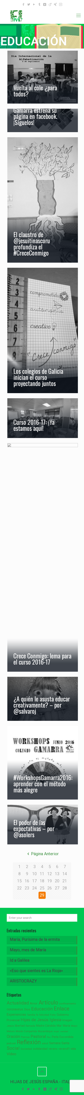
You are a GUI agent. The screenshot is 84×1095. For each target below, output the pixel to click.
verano (53, 1048)
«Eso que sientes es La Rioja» (36, 970)
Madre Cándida (46, 1025)
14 (64, 873)
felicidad (44, 1014)
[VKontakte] (45, 4)
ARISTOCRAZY (23, 981)
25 (42, 888)
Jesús (10, 1025)
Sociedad (26, 1048)
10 (34, 873)
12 (49, 873)
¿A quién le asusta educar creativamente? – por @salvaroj (41, 705)
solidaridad (40, 1049)
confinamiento (67, 1003)
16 (27, 880)
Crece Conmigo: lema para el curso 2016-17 (42, 658)
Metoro (11, 1031)
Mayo (74, 1025)
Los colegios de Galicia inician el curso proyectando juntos (38, 377)
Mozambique (45, 1031)
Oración (13, 1036)
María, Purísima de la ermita (35, 939)
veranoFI (64, 1048)
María (66, 1025)
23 (27, 888)
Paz (49, 1037)
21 (64, 880)
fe (37, 1014)
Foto (53, 1014)
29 (42, 895)
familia (31, 1014)
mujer (56, 1031)
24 (34, 888)
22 (19, 888)
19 (49, 880)
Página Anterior (45, 853)
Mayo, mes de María (28, 949)
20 (57, 880)
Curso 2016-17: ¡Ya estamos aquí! (33, 425)
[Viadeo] (50, 4)
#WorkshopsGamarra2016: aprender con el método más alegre (42, 783)
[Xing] (55, 4)
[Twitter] (29, 4)
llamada (30, 1025)
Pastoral (38, 1036)
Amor (34, 1003)
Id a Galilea (19, 960)
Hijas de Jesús (35, 1019)
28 (64, 888)
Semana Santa (59, 1043)
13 (57, 873)
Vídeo (11, 1054)
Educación (42, 1008)
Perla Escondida (62, 1037)
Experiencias (16, 1014)
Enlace (61, 1008)
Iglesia (55, 1020)
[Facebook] (23, 4)
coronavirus (15, 1009)
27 (57, 888)
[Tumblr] (39, 4)
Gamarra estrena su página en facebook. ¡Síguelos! (35, 116)
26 (49, 888)
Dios (27, 1009)
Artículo (48, 1002)
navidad (64, 1031)
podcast (11, 1043)
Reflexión (29, 1042)
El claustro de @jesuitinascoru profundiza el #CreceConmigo (31, 243)
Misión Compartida (26, 1031)
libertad (20, 1025)
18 (42, 880)
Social (13, 1048)
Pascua (25, 1037)
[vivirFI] (42, 15)
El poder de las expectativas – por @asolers (33, 828)
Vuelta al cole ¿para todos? (35, 90)
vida (73, 1049)
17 (34, 880)
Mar (59, 1025)
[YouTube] (34, 4)
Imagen (67, 1020)
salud (45, 1043)
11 (42, 873)
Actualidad (18, 1002)
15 (19, 880)
